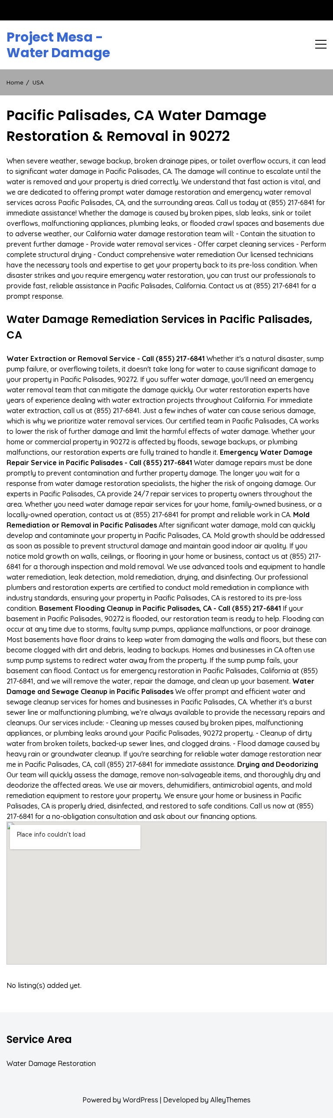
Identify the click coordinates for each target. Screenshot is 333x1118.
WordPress (140, 1099)
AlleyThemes (230, 1099)
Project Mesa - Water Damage (58, 45)
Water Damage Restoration (51, 1063)
